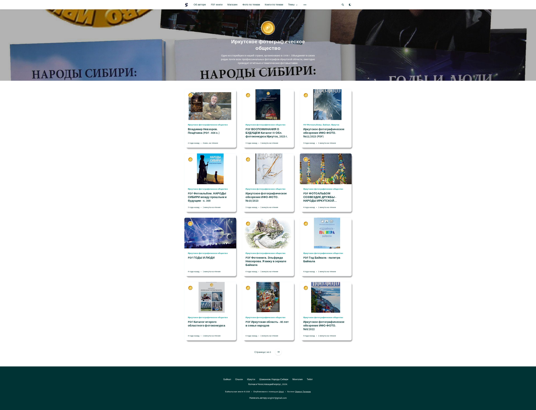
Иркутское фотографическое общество (208, 124)
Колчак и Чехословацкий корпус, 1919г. (268, 384)
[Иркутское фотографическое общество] (190, 95)
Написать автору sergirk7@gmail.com (268, 397)
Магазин (232, 4)
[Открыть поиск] (343, 5)
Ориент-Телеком (303, 391)
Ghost (281, 391)
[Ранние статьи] (278, 352)
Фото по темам (251, 4)
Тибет (310, 379)
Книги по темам (274, 4)
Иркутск (251, 379)
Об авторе (200, 4)
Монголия (297, 379)
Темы (291, 4)
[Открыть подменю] (305, 5)
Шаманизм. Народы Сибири (273, 379)
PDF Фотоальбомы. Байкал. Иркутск (321, 124)
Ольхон (239, 379)
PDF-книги (217, 4)
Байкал (227, 379)
